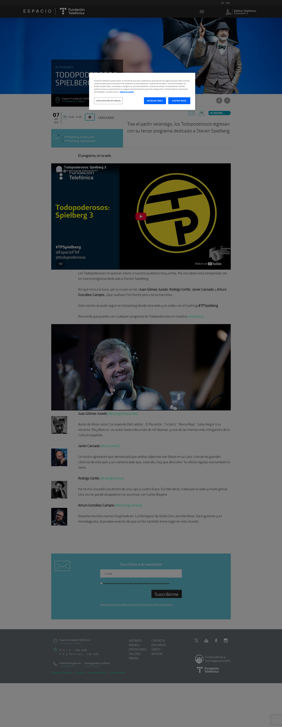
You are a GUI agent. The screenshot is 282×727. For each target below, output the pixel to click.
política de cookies (127, 91)
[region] (142, 91)
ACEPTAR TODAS (179, 100)
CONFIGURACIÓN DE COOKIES (108, 100)
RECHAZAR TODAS (155, 100)
